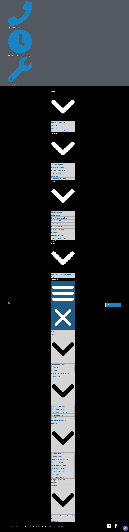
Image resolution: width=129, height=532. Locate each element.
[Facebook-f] (116, 526)
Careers (54, 128)
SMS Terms (61, 526)
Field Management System (60, 131)
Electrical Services (57, 167)
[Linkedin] (109, 526)
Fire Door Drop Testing (58, 170)
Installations (55, 176)
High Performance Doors (59, 218)
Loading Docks (56, 215)
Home (53, 89)
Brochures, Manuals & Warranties (62, 274)
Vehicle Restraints (57, 230)
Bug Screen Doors (57, 235)
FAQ (52, 277)
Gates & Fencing (56, 173)
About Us (54, 125)
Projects (54, 241)
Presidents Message (58, 122)
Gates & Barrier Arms (58, 224)
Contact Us (54, 279)
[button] (63, 305)
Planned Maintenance (58, 179)
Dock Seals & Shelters (58, 227)
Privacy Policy (52, 526)
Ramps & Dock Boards (58, 238)
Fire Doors (54, 233)
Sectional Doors (56, 212)
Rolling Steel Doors (57, 221)
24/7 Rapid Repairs (57, 164)
